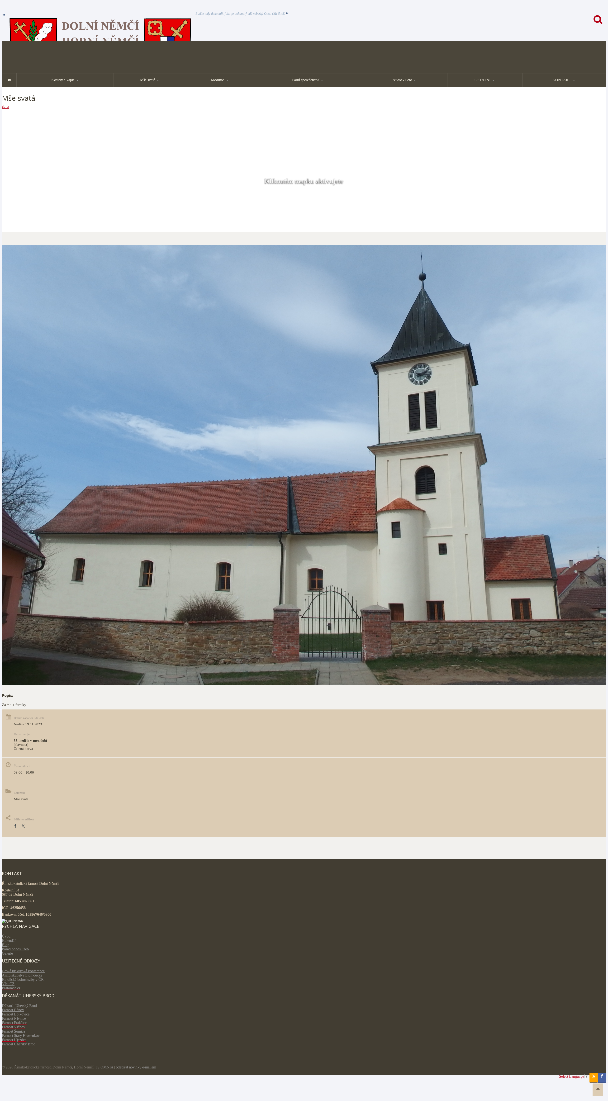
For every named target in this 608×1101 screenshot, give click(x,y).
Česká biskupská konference (23, 971)
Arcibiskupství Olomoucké (22, 975)
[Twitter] (23, 826)
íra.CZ (9, 984)
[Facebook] (15, 826)
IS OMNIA (104, 1067)
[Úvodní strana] (9, 80)
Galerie (7, 953)
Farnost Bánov (13, 1010)
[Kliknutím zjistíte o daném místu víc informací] (304, 683)
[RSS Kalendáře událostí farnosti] (593, 1078)
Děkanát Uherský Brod (19, 1006)
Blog (5, 945)
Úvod (5, 107)
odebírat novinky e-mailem (136, 1067)
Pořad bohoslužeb (15, 949)
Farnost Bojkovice (15, 1014)
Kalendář (9, 940)
